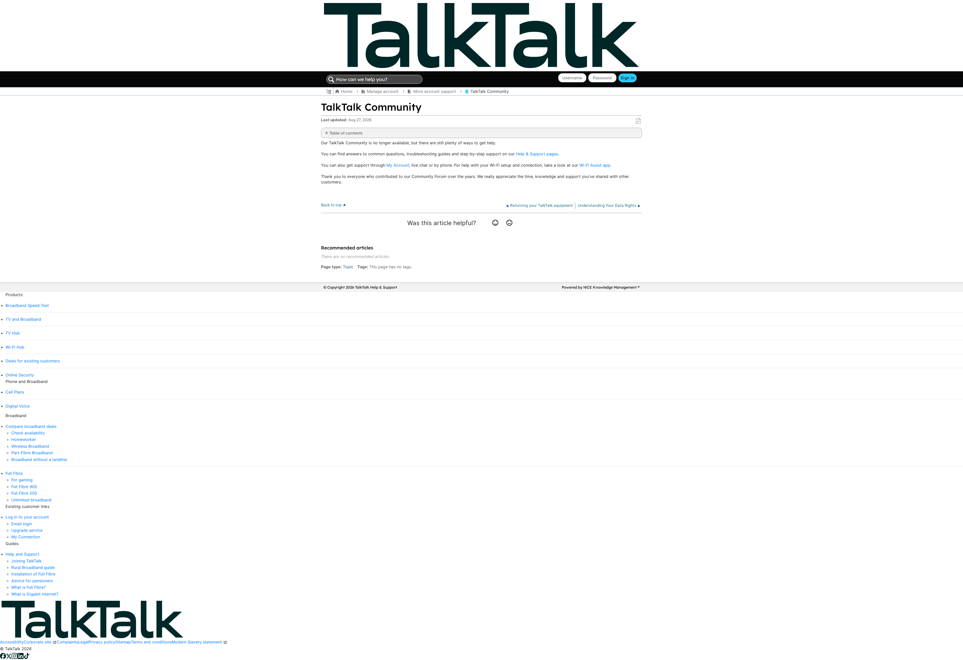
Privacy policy (102, 641)
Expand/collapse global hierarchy (328, 91)
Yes (495, 229)
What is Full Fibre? (28, 587)
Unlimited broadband (31, 499)
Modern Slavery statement (197, 641)
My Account (397, 165)
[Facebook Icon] (3, 655)
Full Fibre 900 (24, 486)
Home (347, 91)
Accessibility (12, 641)
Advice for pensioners (32, 580)
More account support (434, 91)
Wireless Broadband (30, 446)
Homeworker (23, 439)
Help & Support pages (537, 153)
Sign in (627, 77)
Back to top (331, 205)
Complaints (67, 641)
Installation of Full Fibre (33, 573)
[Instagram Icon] (15, 655)
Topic (348, 266)
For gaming (22, 479)
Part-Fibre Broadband (32, 452)
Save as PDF (638, 121)
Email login (21, 523)
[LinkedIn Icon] (21, 655)
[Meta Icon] (9, 655)
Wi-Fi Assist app (594, 165)
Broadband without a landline (39, 459)
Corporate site (37, 641)
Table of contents (346, 133)
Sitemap (123, 641)
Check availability (28, 432)
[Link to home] (481, 35)
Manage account (383, 91)
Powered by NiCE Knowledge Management (600, 287)
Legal (83, 641)
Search (331, 79)
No (509, 229)
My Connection (25, 536)
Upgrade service (27, 530)
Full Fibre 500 (24, 493)
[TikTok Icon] (27, 655)
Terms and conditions (151, 641)
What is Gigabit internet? (34, 594)
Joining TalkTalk (26, 560)
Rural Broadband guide (33, 567)
